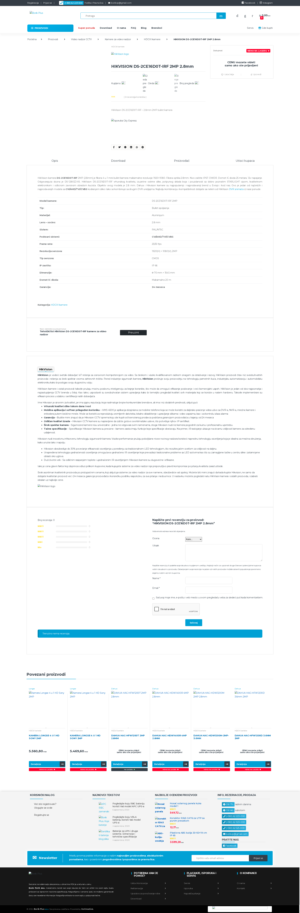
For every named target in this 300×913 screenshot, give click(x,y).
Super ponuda (86, 28)
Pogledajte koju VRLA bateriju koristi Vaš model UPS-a (126, 820)
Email (156, 588)
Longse (32, 689)
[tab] (55, 162)
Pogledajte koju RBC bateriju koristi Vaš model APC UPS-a (128, 805)
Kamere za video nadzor (118, 39)
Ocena (155, 538)
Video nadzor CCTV (81, 39)
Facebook (250, 3)
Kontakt (240, 888)
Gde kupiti (267, 28)
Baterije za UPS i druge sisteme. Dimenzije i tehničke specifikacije (125, 834)
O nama (121, 28)
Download (106, 28)
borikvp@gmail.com (121, 3)
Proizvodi (53, 39)
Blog (143, 28)
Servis (250, 28)
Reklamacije (137, 888)
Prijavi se (47, 3)
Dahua (114, 689)
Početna (32, 39)
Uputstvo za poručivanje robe (145, 893)
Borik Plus (41, 909)
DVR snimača (236, 189)
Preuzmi (133, 332)
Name (156, 578)
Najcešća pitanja (191, 893)
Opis (55, 160)
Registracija (33, 3)
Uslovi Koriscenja (139, 883)
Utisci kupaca (245, 160)
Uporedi (257, 74)
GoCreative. (87, 909)
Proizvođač (182, 160)
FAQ (133, 28)
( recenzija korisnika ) (135, 97)
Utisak (155, 545)
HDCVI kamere (152, 39)
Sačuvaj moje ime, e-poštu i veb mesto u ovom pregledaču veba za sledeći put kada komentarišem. (209, 597)
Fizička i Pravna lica (84, 2)
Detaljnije (36, 764)
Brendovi (156, 28)
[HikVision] (158, 58)
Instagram (268, 3)
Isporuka (188, 888)
